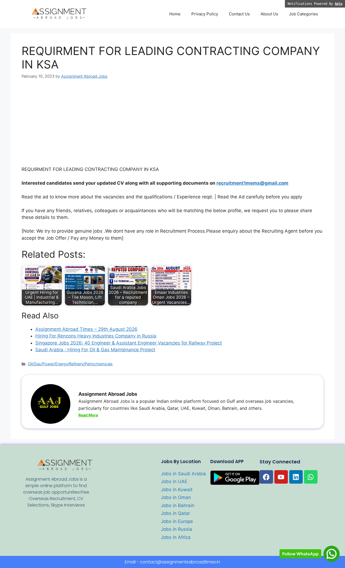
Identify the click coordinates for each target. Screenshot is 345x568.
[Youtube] (281, 477)
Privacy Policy (204, 13)
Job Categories (303, 13)
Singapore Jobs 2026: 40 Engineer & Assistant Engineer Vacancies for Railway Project (128, 343)
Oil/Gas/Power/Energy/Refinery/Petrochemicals (70, 364)
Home (175, 13)
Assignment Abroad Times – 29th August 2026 (86, 329)
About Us (269, 13)
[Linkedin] (296, 477)
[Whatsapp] (311, 477)
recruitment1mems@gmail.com (252, 183)
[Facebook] (266, 477)
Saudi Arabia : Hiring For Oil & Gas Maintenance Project (95, 349)
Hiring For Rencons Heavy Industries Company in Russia (95, 336)
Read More (88, 415)
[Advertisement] (172, 126)
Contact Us (239, 13)
